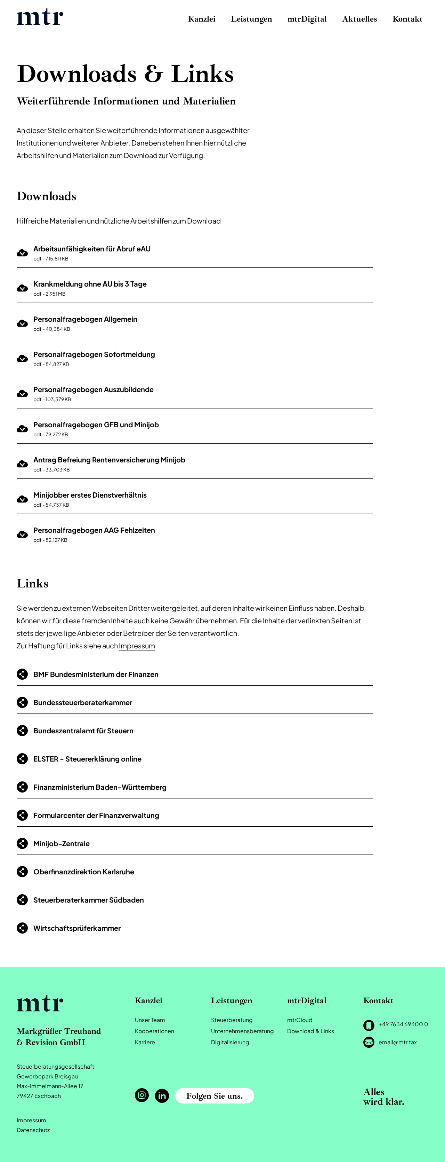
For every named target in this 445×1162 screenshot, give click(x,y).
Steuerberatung (232, 1019)
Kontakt (408, 19)
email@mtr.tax (398, 1042)
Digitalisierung (230, 1042)
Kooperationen (154, 1031)
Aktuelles (359, 19)
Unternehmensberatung (242, 1031)
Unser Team (150, 1019)
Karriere (145, 1042)
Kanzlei (202, 19)
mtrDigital (307, 19)
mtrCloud (300, 1019)
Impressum (137, 645)
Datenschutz (33, 1129)
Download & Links (310, 1031)
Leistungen (251, 19)
